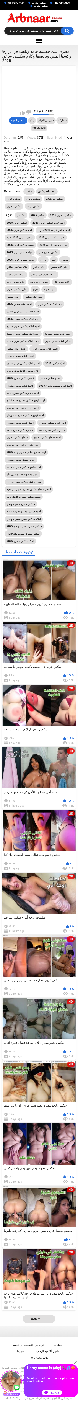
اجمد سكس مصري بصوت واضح (24, 511)
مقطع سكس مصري (17, 437)
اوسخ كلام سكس (16, 274)
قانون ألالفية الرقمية (47, 1351)
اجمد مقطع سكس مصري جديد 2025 (26, 452)
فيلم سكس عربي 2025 (19, 252)
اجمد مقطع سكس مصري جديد (23, 444)
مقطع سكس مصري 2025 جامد (24, 496)
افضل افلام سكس (16, 348)
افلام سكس (13, 296)
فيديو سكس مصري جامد (20, 430)
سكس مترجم (38, 2)
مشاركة (62, 120)
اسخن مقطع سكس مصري (21, 459)
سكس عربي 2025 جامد (20, 237)
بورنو (35, 289)
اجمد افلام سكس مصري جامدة (23, 326)
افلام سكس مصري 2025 (20, 541)
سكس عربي (13, 198)
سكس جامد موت (39, 281)
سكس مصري (14, 206)
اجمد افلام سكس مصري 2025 (23, 318)
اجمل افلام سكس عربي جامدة (23, 341)
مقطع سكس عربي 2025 (20, 244)
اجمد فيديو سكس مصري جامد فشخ (26, 400)
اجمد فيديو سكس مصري (20, 385)
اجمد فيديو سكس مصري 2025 (55, 385)
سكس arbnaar (46, 191)
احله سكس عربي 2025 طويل (54, 230)
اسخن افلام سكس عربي (58, 341)
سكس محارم (33, 198)
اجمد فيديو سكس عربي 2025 (48, 222)
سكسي (21, 215)
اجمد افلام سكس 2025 (19, 304)
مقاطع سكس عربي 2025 (53, 244)
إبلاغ (32, 120)
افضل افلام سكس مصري (20, 355)
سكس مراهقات (54, 198)
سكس (29, 191)
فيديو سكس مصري (50, 378)
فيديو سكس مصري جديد (52, 430)
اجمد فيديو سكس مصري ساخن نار (25, 415)
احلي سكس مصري (17, 289)
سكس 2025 (37, 215)
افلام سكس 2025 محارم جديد (23, 370)
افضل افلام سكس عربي (45, 348)
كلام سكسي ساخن (17, 267)
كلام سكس (39, 267)
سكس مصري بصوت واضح (21, 504)
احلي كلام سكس (59, 267)
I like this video (22, 112)
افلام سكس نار (62, 281)
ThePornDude (61, 2)
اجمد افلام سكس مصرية (58, 333)
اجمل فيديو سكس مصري (20, 422)
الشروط (21, 1351)
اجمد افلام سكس (34, 296)
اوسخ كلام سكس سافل (43, 274)
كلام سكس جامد (15, 281)
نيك (54, 259)
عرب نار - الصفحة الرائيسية (29, 1344)
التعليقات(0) (39, 127)
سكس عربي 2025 (17, 222)
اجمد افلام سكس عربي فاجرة (23, 311)
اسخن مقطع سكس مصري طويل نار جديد (29, 489)
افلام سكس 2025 (55, 363)
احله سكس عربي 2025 (19, 230)
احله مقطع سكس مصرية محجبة (24, 467)
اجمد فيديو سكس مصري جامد (23, 393)
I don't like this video (28, 112)
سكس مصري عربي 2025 (21, 259)
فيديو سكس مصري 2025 (20, 378)
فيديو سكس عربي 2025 (51, 237)
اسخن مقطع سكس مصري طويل (24, 481)
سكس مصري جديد (48, 252)
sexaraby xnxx (15, 2)
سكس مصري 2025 (61, 215)
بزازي (43, 259)
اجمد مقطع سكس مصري (47, 437)
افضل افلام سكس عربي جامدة (23, 363)
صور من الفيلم (46, 120)
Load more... (39, 1319)
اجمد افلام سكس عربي (49, 304)
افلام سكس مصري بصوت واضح (24, 519)
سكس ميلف (33, 206)
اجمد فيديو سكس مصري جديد (23, 407)
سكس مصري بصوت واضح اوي (23, 533)
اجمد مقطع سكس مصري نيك (22, 474)
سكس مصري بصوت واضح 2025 (24, 526)
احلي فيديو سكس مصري (52, 422)
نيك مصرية (49, 289)
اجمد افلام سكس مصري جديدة (23, 333)
